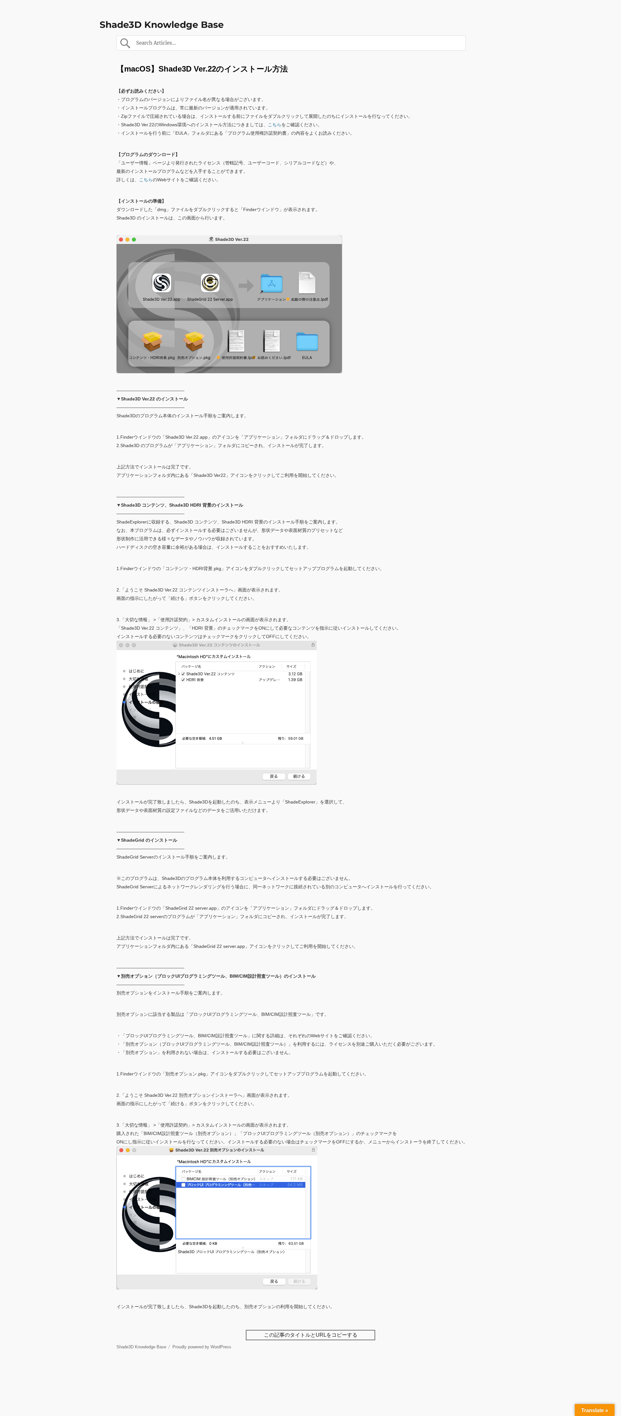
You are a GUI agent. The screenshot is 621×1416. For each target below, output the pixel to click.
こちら (274, 124)
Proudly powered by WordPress (201, 1346)
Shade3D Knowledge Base (162, 24)
